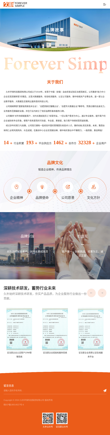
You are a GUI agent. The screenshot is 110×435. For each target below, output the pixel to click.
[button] (91, 293)
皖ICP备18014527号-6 (14, 404)
